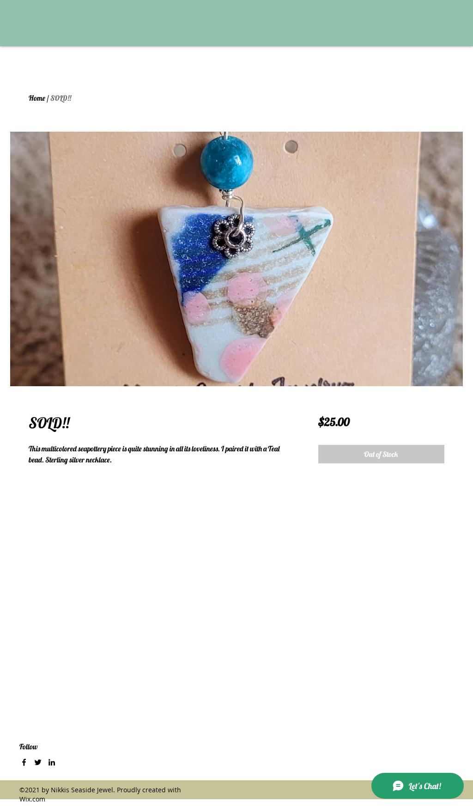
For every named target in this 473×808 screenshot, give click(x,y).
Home (37, 98)
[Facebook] (24, 762)
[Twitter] (37, 762)
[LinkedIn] (51, 762)
